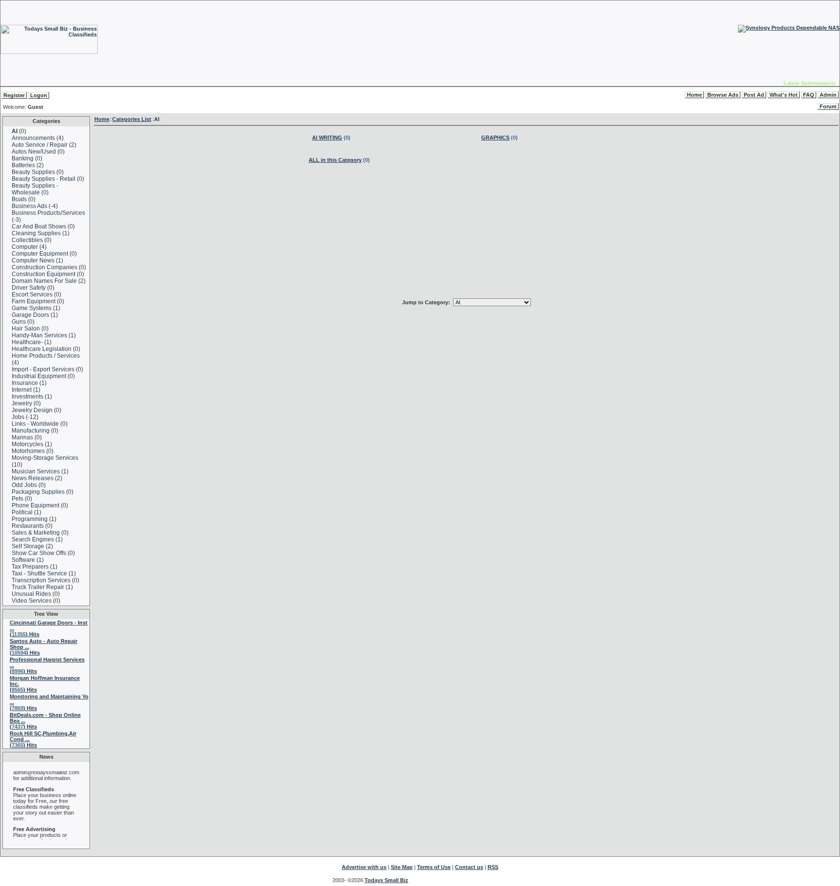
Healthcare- (28, 342)
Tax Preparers (30, 566)
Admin (828, 95)
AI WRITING (327, 137)
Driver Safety (29, 287)
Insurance (25, 383)
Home (694, 95)
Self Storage (28, 546)
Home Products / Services (46, 355)
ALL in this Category (335, 160)
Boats (19, 199)
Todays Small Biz (386, 880)
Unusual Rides (31, 594)
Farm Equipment (33, 301)
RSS (493, 867)
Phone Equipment (35, 505)
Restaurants (28, 525)
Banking (23, 158)
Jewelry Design (32, 410)
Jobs (19, 417)
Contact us (469, 867)
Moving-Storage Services (45, 457)
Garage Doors (30, 315)
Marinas (22, 437)
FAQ (808, 95)
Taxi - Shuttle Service (39, 573)
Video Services (32, 600)
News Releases (32, 478)
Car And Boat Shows (39, 226)
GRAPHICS (495, 137)
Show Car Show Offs (39, 553)
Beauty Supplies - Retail (43, 178)
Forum (828, 106)
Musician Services (36, 471)
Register (14, 95)
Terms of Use (434, 867)
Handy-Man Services (39, 335)
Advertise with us (364, 867)
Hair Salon (26, 328)
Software (23, 559)
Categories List (131, 119)
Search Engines (33, 539)
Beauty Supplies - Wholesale (35, 189)
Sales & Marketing (36, 532)
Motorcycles (27, 444)
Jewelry (22, 403)
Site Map (402, 867)
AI (15, 131)
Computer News (33, 260)
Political (22, 512)
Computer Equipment (40, 253)
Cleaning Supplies (36, 233)
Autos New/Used (34, 151)
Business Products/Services (48, 212)
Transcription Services (41, 580)
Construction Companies (44, 267)
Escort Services (32, 294)
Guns (19, 321)
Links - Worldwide (35, 423)
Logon (38, 95)
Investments (27, 396)
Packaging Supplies (38, 491)
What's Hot (784, 95)
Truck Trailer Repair (38, 587)
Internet (22, 389)
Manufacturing (31, 430)
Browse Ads (722, 95)
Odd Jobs (24, 485)
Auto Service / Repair (40, 144)
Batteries (23, 165)
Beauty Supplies (33, 172)
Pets (17, 498)
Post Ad (754, 95)
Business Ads (29, 206)
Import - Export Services (43, 369)
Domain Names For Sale (44, 281)
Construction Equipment (43, 274)
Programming (30, 519)
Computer (25, 246)
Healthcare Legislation (41, 349)
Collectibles (27, 240)
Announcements (33, 138)
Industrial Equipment (39, 376)
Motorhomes (28, 451)
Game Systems (32, 308)
